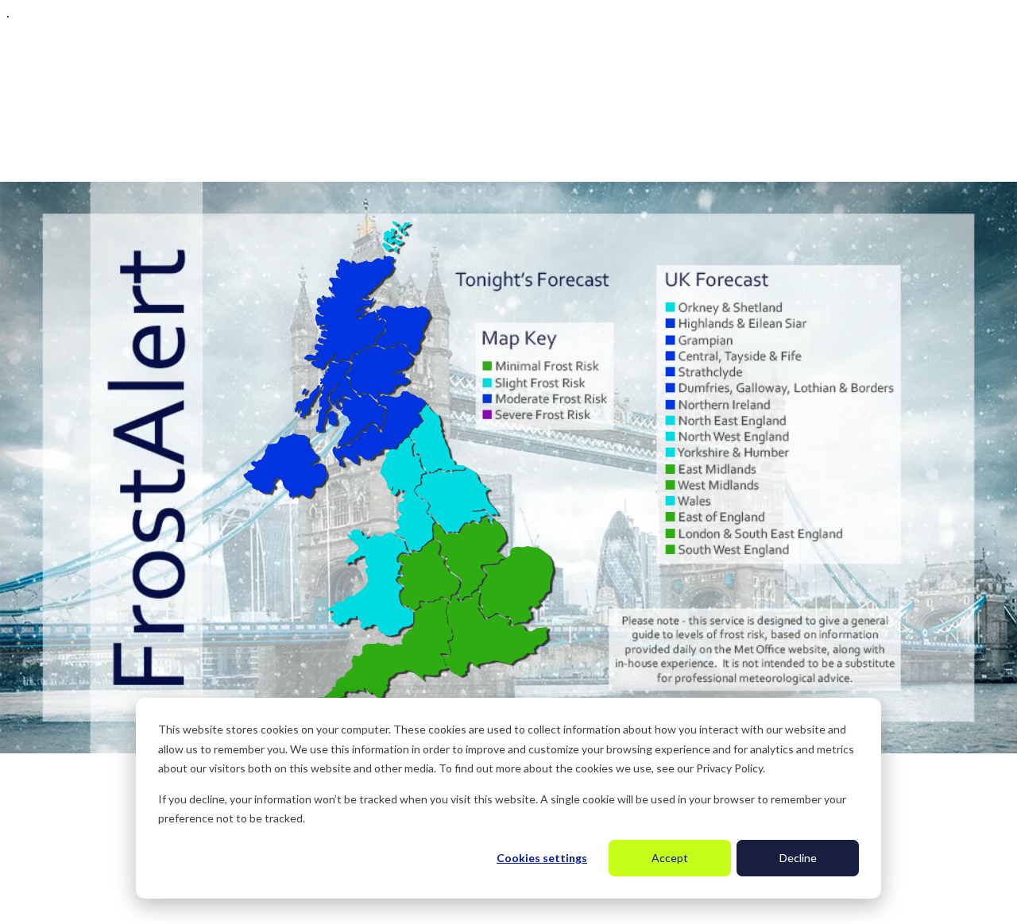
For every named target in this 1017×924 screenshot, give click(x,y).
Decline (798, 857)
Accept (670, 857)
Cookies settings (542, 857)
